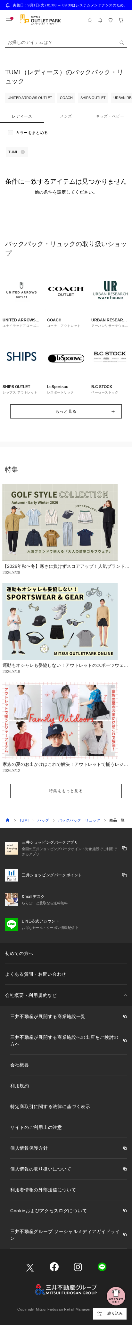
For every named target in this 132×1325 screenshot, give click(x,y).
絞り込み (115, 1313)
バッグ (43, 820)
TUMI (24, 820)
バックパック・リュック (79, 820)
